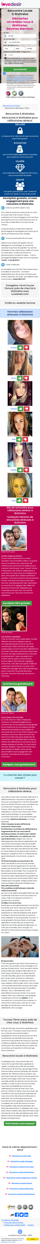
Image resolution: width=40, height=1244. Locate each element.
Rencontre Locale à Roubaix (22, 1161)
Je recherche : (9, 39)
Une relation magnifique (10, 636)
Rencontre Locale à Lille (21, 1156)
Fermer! (33, 1239)
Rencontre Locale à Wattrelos (21, 1189)
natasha (14, 408)
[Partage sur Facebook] (17, 1216)
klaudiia (14, 470)
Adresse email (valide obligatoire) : (17, 52)
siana (14, 500)
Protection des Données (13, 1222)
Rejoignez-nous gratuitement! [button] (19, 764)
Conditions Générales (10, 1220)
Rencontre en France (11, 105)
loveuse (14, 347)
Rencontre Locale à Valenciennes (21, 1194)
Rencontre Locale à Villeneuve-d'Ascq (22, 1178)
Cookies (30, 1225)
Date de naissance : (11, 45)
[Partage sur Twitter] (21, 1216)
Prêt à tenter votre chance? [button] (20, 1123)
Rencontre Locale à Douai (22, 1183)
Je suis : (6, 33)
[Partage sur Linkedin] (26, 1216)
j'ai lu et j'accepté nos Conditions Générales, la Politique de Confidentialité (20, 78)
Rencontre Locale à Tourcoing (22, 1167)
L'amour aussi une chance (11, 556)
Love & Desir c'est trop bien (12, 717)
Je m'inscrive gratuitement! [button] (18, 683)
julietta (14, 378)
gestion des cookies (20, 80)
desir (14, 439)
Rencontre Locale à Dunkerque (21, 1172)
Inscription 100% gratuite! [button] (16, 603)
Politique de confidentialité (14, 1225)
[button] (20, 347)
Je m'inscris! (20, 69)
